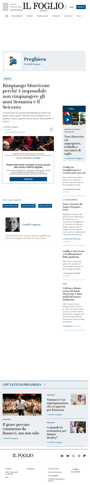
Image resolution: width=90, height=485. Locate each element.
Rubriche (7, 79)
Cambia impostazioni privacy (56, 480)
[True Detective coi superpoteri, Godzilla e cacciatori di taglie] (74, 118)
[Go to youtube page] (68, 456)
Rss (6, 477)
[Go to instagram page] (79, 456)
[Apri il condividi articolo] (51, 129)
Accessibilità (53, 476)
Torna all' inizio (75, 470)
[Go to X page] (73, 456)
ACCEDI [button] (36, 158)
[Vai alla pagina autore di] (12, 61)
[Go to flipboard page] (85, 456)
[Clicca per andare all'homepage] (23, 456)
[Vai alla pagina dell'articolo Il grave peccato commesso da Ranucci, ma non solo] (22, 405)
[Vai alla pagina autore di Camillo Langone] (12, 224)
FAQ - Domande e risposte (11, 473)
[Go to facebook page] (62, 456)
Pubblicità (30, 469)
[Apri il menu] (7, 16)
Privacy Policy (53, 469)
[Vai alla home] (43, 7)
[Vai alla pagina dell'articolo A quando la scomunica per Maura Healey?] (78, 432)
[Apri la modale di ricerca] (81, 16)
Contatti (8, 469)
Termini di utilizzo (55, 472)
